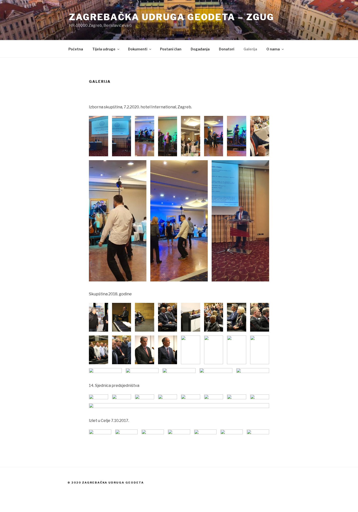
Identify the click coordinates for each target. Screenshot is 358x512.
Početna (75, 49)
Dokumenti (137, 49)
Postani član (170, 49)
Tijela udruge (103, 49)
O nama (273, 49)
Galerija (250, 49)
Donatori (226, 49)
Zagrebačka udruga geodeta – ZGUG (171, 17)
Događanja (200, 49)
